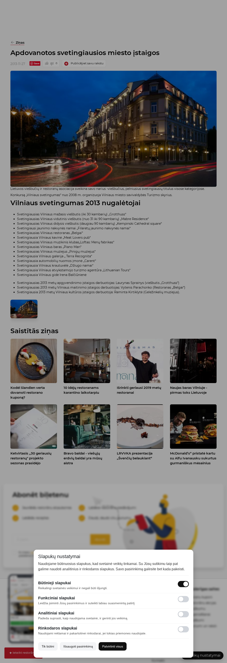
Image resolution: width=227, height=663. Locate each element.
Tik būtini (48, 646)
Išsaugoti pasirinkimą (78, 646)
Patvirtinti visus (112, 646)
